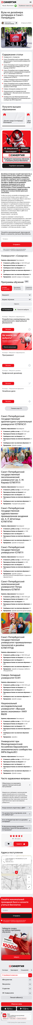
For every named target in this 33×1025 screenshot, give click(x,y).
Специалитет (24, 970)
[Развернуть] (29, 887)
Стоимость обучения (21, 1018)
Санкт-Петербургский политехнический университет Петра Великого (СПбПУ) (16, 80)
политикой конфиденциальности (17, 250)
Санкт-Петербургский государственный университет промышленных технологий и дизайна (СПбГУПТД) (17, 85)
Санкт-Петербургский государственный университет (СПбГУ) (16, 76)
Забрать (16, 957)
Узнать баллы (12, 1018)
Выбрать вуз (5, 1018)
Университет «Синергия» (12, 57)
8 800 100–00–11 (9, 861)
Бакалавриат (14, 970)
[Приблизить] (29, 877)
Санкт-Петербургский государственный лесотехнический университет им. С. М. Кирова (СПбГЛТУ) (16, 66)
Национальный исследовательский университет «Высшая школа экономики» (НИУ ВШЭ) (17, 92)
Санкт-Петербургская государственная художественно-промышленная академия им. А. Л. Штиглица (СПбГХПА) (17, 72)
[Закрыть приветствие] (1, 1013)
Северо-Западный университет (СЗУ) (15, 89)
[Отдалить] (29, 882)
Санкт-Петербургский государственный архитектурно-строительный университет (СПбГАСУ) (17, 61)
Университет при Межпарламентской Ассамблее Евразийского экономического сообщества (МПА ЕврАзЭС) (17, 98)
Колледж (5, 970)
